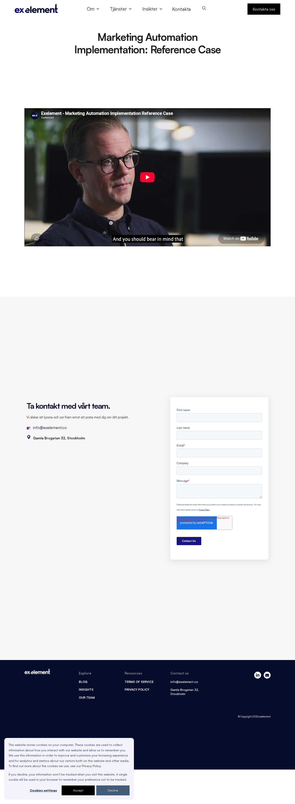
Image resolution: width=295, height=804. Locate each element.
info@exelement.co (50, 427)
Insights (86, 689)
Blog (83, 682)
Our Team (87, 697)
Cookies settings (43, 790)
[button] (95, 8)
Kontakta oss (264, 9)
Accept (78, 790)
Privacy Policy (91, 766)
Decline (113, 790)
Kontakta (181, 9)
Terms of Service (139, 682)
